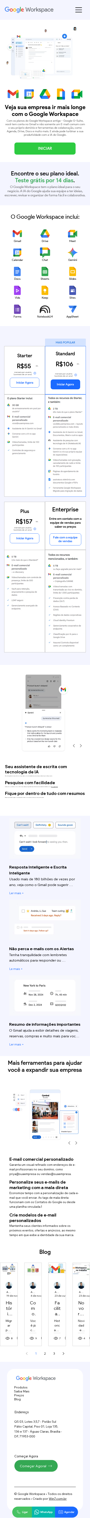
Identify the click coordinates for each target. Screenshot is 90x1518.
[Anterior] (74, 746)
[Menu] (78, 9)
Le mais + (16, 969)
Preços (19, 1395)
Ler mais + (16, 893)
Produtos (21, 1387)
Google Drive (54, 786)
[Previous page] (27, 1353)
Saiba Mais (21, 1391)
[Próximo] (81, 746)
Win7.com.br (58, 1499)
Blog (17, 1399)
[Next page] (63, 1353)
